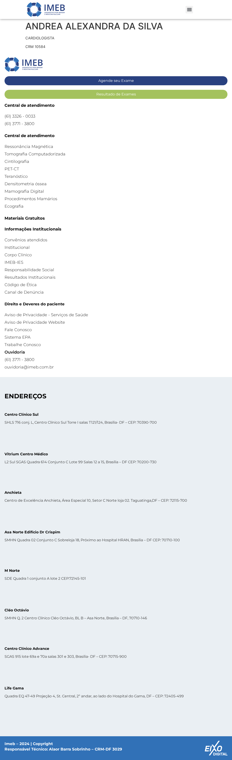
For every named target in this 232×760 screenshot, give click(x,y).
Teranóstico (16, 176)
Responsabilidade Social (29, 269)
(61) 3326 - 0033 (20, 116)
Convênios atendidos (26, 240)
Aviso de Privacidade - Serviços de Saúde (46, 314)
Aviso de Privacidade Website (35, 322)
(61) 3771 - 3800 (19, 123)
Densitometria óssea (26, 183)
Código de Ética (21, 284)
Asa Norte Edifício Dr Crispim (32, 532)
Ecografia (14, 206)
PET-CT (12, 168)
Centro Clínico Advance (27, 648)
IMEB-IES (14, 262)
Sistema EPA (18, 337)
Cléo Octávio (17, 610)
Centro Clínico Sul (22, 414)
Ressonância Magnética (29, 146)
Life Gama (14, 688)
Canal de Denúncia (24, 292)
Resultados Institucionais (30, 277)
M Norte (12, 570)
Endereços (25, 396)
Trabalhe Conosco (23, 344)
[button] (189, 9)
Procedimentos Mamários (31, 198)
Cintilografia (17, 161)
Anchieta (13, 492)
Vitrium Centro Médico (26, 454)
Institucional (17, 247)
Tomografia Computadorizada (35, 154)
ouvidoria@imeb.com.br (29, 367)
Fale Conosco (18, 329)
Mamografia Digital (24, 191)
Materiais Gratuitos (25, 218)
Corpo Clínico (18, 254)
